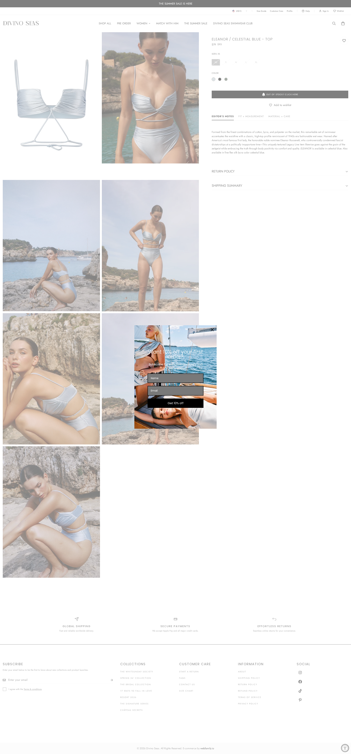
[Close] (212, 329)
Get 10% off (176, 403)
